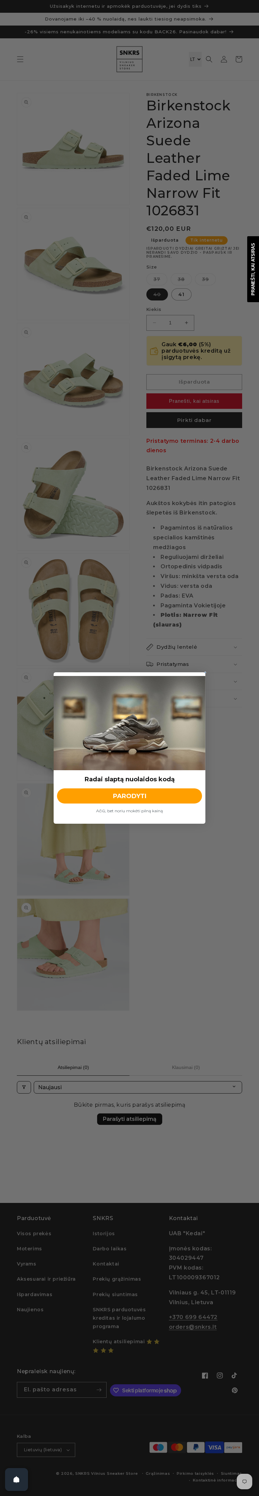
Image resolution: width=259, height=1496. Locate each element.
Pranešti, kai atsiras (253, 269)
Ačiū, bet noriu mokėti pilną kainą (129, 810)
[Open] (16, 1479)
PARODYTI (129, 796)
